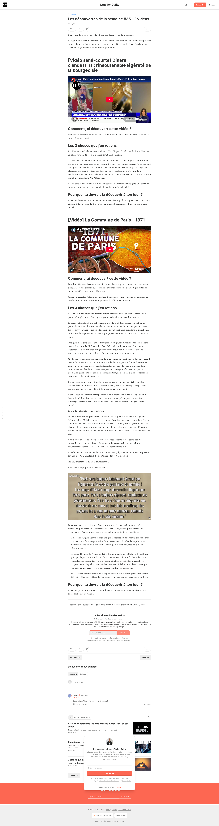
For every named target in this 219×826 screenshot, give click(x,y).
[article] (109, 729)
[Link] (65, 65)
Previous (76, 657)
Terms (114, 810)
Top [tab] (70, 717)
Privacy (108, 810)
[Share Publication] (191, 5)
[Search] (186, 5)
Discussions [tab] (85, 717)
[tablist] (78, 674)
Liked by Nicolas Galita (82, 698)
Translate (73, 14)
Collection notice (125, 810)
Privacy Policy (126, 781)
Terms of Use (120, 779)
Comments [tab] (73, 674)
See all (72, 775)
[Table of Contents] (2, 413)
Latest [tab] (76, 717)
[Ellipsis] (150, 695)
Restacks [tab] (83, 674)
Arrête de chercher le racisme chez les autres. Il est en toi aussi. (98, 725)
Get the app (120, 815)
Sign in (212, 5)
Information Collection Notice (109, 781)
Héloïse (76, 695)
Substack (98, 821)
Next (144, 657)
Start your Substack (103, 815)
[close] (131, 739)
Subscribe (200, 5)
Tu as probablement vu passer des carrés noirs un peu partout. (92, 730)
